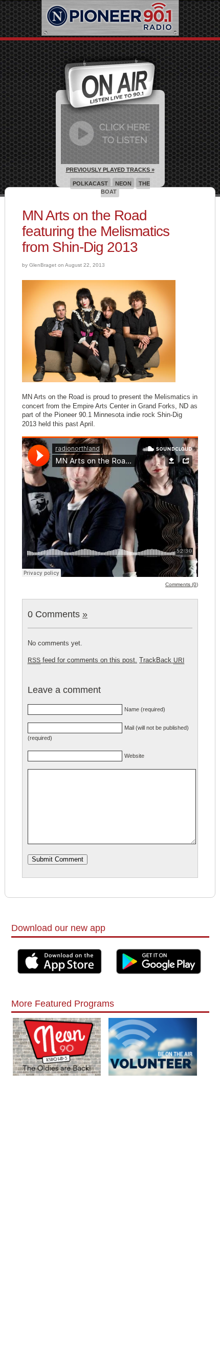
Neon (123, 183)
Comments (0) (181, 584)
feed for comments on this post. (82, 660)
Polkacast (90, 183)
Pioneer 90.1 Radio (110, 18)
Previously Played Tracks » (110, 170)
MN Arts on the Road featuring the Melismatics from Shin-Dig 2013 (95, 231)
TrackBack (161, 660)
